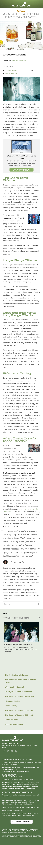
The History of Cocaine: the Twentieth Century (20, 681)
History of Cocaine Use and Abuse (18, 692)
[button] (21, 823)
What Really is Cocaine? (14, 687)
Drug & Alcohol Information (23, 804)
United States (16, 814)
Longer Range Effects (11, 73)
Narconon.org (6, 814)
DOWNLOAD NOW (21, 169)
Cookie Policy (5, 831)
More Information (7, 800)
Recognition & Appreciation (21, 786)
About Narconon (7, 783)
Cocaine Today (11, 706)
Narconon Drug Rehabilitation (11, 767)
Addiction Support (7, 804)
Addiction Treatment (28, 802)
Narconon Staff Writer (19, 60)
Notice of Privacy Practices (25, 831)
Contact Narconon (15, 802)
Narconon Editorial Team (16, 788)
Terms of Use (13, 831)
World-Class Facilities (9, 785)
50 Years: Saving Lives (32, 783)
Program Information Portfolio (23, 800)
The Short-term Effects (11, 70)
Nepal (14, 816)
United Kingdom (33, 814)
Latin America (6, 816)
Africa (19, 816)
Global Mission (18, 783)
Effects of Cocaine (12, 720)
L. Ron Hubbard (30, 788)
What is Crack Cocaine (14, 724)
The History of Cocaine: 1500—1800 (19, 710)
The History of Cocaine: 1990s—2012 (19, 696)
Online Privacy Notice (34, 829)
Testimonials (11, 771)
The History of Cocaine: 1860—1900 (19, 715)
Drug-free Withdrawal (28, 767)
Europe (24, 814)
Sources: (7, 604)
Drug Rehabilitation (23, 771)
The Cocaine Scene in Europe (16, 675)
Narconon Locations (29, 816)
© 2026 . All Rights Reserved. (14, 829)
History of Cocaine (12, 701)
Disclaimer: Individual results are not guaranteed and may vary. (20, 831)
